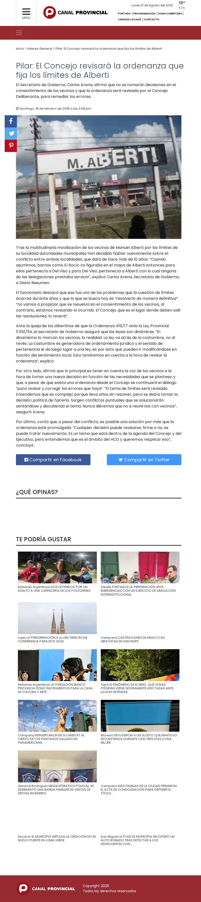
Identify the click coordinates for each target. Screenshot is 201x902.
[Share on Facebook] (11, 121)
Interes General (40, 48)
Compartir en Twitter (146, 460)
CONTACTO (151, 19)
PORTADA (124, 13)
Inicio (20, 48)
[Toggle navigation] (19, 33)
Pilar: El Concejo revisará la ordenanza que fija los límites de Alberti (108, 48)
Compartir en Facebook (55, 460)
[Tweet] (11, 133)
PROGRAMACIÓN (144, 13)
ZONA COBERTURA (170, 13)
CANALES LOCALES (130, 19)
